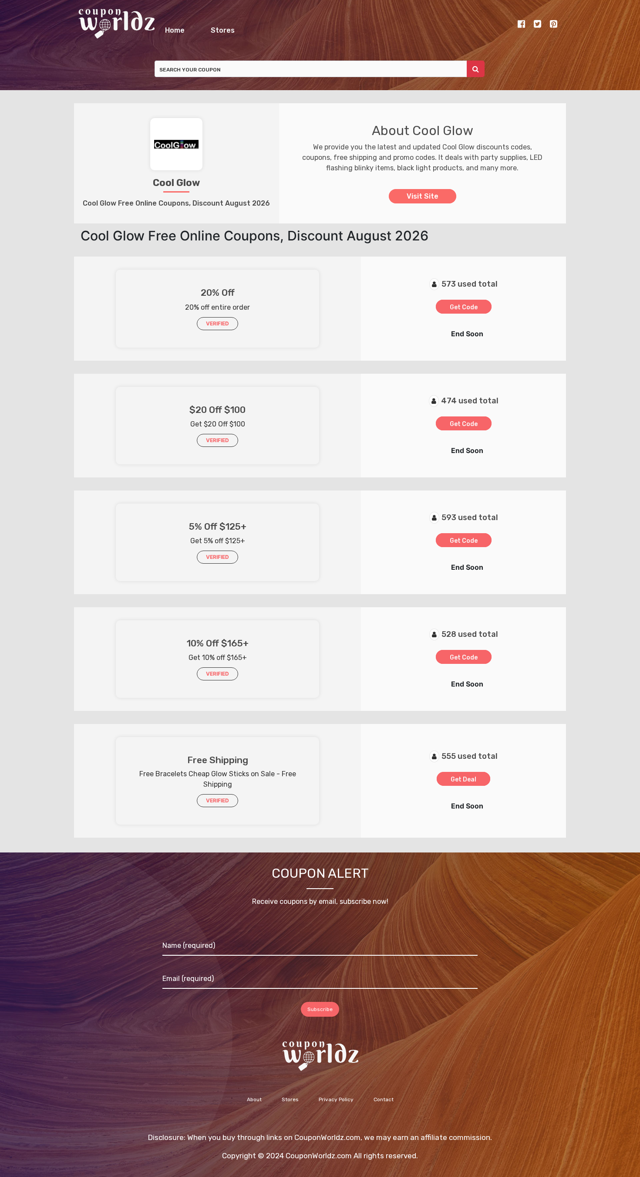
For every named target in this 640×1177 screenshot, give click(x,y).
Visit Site (422, 201)
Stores (360, 28)
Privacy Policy (336, 1104)
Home (227, 28)
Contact (384, 1104)
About (254, 1104)
